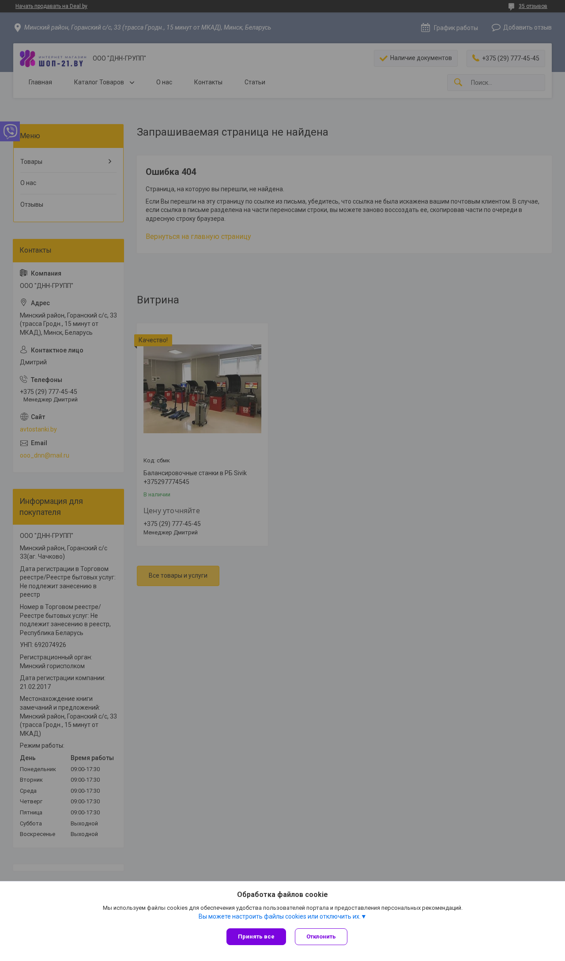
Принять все (256, 936)
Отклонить (321, 936)
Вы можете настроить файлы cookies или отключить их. (280, 916)
